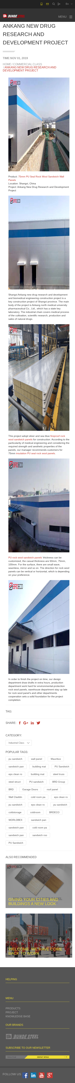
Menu (62, 16)
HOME (7, 64)
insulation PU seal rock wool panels (35, 453)
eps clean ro (15, 774)
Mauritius (56, 758)
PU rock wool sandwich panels (25, 557)
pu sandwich (15, 758)
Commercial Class (27, 64)
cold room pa (38, 797)
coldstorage (15, 812)
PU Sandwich (62, 766)
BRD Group (58, 781)
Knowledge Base (18, 1016)
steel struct (15, 781)
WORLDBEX (15, 820)
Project (12, 1012)
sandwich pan (16, 766)
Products (13, 1008)
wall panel (36, 758)
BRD (11, 789)
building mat (39, 766)
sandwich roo (39, 835)
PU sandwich (36, 781)
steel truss (58, 774)
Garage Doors (30, 789)
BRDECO (54, 812)
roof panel (52, 789)
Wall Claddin (15, 797)
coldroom (35, 812)
